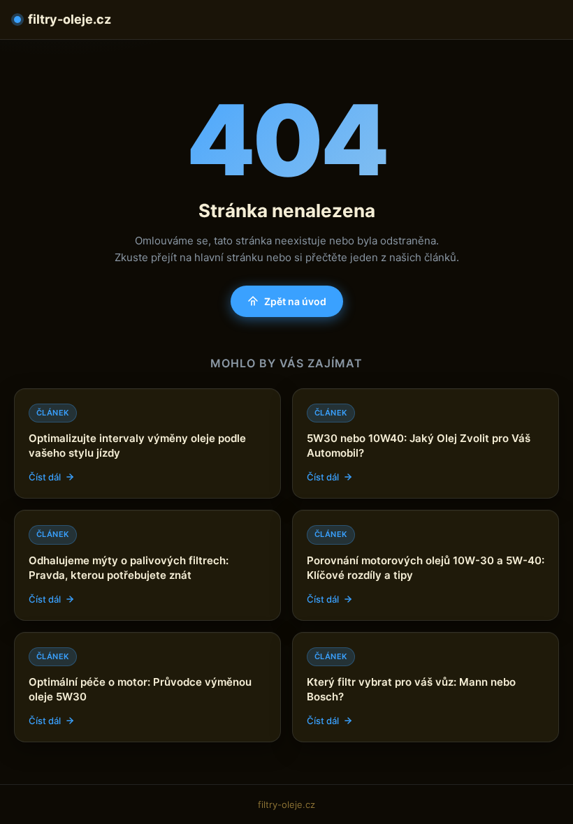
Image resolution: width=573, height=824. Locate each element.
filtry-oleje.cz (69, 19)
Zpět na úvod (295, 301)
